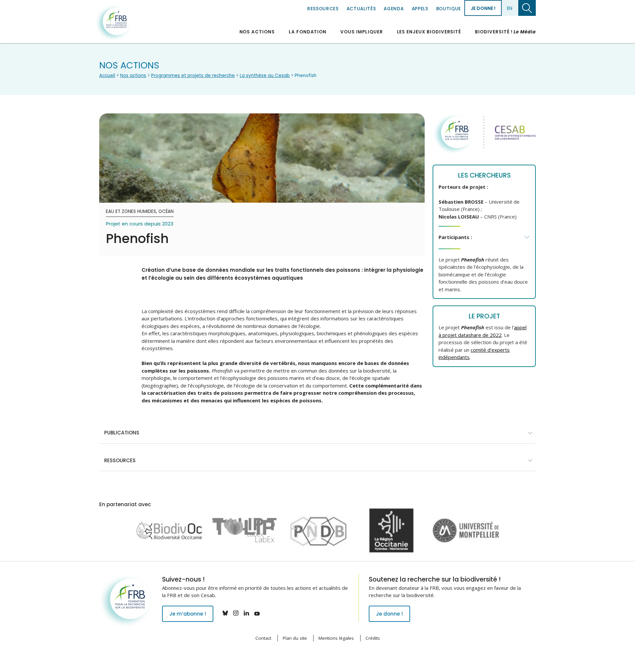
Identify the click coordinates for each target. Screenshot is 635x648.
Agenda (393, 9)
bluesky (225, 613)
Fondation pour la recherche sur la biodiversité (113, 23)
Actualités (361, 9)
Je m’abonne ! (187, 613)
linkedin (246, 613)
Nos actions (257, 32)
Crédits (372, 638)
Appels (420, 9)
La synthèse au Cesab (265, 75)
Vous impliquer (361, 32)
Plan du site (295, 638)
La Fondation (307, 32)
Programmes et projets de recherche (193, 75)
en (509, 8)
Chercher (527, 8)
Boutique (448, 9)
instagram (236, 613)
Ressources (323, 9)
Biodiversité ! (505, 32)
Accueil (107, 75)
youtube (257, 613)
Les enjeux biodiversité (429, 32)
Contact (263, 638)
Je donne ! (483, 8)
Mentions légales (336, 638)
